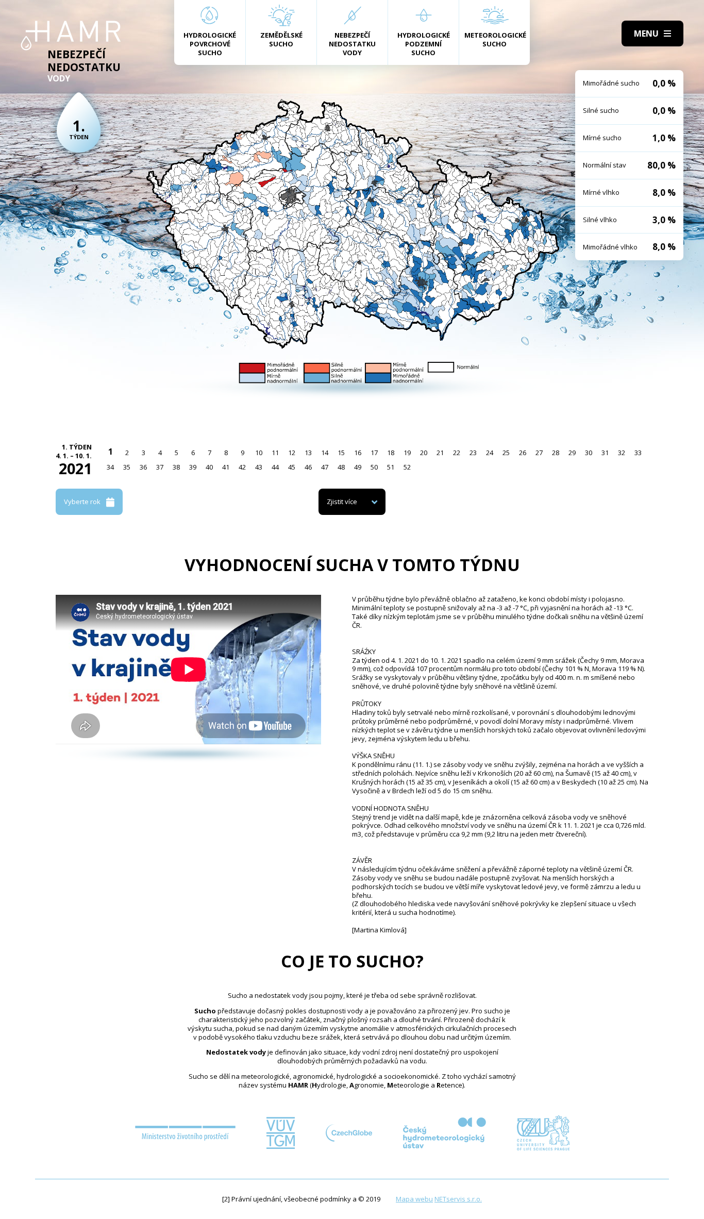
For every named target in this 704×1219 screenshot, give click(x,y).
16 (357, 452)
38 (176, 467)
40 (209, 467)
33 (638, 452)
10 (258, 452)
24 (489, 452)
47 (324, 467)
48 (341, 467)
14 (324, 452)
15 (341, 452)
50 (374, 467)
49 (357, 467)
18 (390, 452)
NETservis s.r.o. (458, 1199)
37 (159, 467)
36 (143, 467)
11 (275, 452)
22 (456, 452)
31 (605, 452)
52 (407, 467)
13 (308, 452)
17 (374, 452)
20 (423, 452)
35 (126, 467)
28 (555, 452)
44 (275, 467)
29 (572, 452)
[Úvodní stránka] (71, 36)
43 (258, 467)
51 (390, 467)
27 (539, 452)
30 (588, 452)
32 (621, 452)
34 (110, 467)
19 (407, 452)
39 (192, 467)
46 (308, 467)
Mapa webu (414, 1199)
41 (225, 467)
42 (242, 467)
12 (291, 452)
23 (473, 452)
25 (506, 452)
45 (291, 467)
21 (440, 452)
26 (522, 452)
